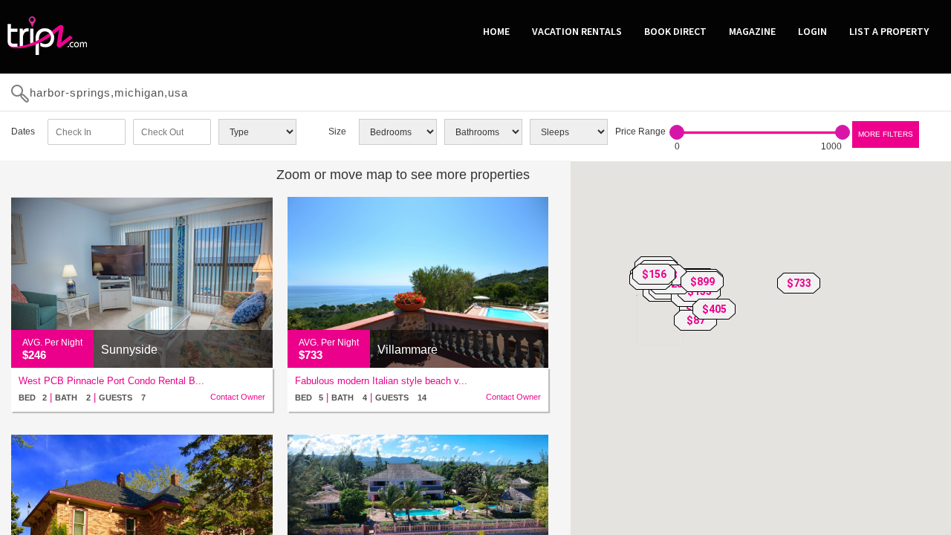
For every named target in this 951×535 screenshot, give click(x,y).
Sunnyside (129, 349)
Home (496, 31)
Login (812, 31)
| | (82, 397)
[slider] (676, 132)
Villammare (407, 349)
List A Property (889, 31)
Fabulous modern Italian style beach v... (381, 380)
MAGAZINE (752, 31)
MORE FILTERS (885, 134)
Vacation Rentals (577, 31)
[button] (798, 283)
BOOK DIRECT (675, 31)
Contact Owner (237, 396)
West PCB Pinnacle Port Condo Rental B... (111, 380)
